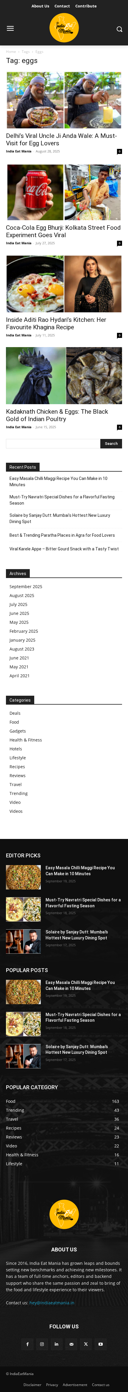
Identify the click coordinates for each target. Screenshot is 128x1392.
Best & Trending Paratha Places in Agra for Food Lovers (62, 535)
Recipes (17, 766)
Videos (16, 811)
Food (14, 722)
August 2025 (22, 595)
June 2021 (19, 658)
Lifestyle (18, 757)
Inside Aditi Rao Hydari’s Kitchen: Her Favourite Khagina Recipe (56, 323)
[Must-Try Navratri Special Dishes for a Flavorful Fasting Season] (23, 909)
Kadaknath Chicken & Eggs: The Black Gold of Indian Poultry (57, 415)
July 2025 (18, 604)
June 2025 (19, 613)
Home (11, 51)
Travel (16, 784)
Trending (19, 793)
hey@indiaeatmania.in (51, 1303)
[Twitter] (86, 1344)
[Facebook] (27, 1344)
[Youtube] (100, 1344)
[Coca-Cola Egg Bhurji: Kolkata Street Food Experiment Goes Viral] (64, 192)
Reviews (18, 775)
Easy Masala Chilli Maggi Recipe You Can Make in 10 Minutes (58, 481)
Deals (15, 713)
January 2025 (22, 640)
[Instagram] (42, 1344)
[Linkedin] (57, 1344)
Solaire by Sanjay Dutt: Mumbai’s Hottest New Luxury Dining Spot (60, 518)
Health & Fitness (26, 740)
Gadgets (18, 731)
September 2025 (26, 586)
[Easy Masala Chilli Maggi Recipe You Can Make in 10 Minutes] (23, 877)
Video (15, 802)
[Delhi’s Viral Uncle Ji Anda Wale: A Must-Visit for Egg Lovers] (64, 99)
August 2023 (22, 649)
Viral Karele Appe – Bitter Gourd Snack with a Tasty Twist (64, 549)
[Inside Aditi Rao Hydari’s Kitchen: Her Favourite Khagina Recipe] (64, 283)
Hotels (16, 749)
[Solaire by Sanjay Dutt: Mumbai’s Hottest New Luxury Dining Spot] (23, 941)
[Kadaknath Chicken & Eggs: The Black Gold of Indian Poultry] (64, 375)
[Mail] (71, 1344)
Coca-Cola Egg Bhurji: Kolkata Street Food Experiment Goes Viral (63, 231)
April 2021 (20, 675)
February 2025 (24, 631)
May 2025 (19, 622)
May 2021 (19, 667)
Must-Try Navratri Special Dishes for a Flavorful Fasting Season (62, 500)
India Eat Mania (19, 151)
